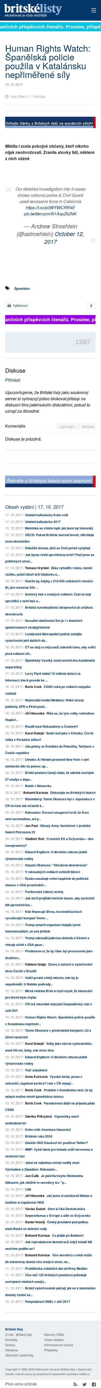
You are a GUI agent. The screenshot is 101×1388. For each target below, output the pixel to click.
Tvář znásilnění (36, 1070)
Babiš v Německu (38, 785)
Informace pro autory (58, 1345)
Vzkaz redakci (54, 1339)
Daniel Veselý (35, 1222)
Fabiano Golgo (35, 964)
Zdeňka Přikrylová (38, 1116)
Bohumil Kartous (35, 792)
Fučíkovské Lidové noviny (44, 891)
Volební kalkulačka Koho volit (46, 515)
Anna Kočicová (36, 1076)
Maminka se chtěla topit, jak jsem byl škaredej (59, 528)
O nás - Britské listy (18, 1334)
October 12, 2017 (64, 237)
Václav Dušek (35, 1208)
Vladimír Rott (34, 838)
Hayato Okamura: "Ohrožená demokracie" (56, 865)
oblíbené (87, 426)
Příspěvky (51, 1350)
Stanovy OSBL (54, 1334)
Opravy (10, 1345)
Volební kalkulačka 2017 (43, 521)
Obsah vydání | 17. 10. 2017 (34, 506)
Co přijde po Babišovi (67, 1235)
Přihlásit (12, 380)
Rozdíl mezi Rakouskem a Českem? (51, 726)
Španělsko (22, 288)
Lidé (28, 1189)
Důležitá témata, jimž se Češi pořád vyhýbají (57, 548)
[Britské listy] (50, 123)
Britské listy (42, 11)
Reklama (11, 1350)
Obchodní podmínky (19, 1355)
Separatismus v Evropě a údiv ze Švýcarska (57, 1215)
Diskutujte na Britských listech (73, 792)
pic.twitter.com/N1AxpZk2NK (50, 214)
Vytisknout (19, 305)
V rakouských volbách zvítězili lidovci (52, 871)
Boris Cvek (33, 686)
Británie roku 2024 (38, 1136)
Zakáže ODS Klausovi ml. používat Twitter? (56, 1142)
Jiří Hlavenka (35, 713)
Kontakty (11, 1339)
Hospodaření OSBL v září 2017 (47, 1301)
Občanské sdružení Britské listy (55, 1369)
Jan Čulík (32, 1175)
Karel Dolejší (34, 733)
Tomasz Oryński (37, 568)
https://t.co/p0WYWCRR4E (50, 207)
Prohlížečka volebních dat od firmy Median (56, 1268)
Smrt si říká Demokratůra (66, 1208)
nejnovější (67, 426)
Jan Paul (31, 825)
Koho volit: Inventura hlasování (48, 1129)
